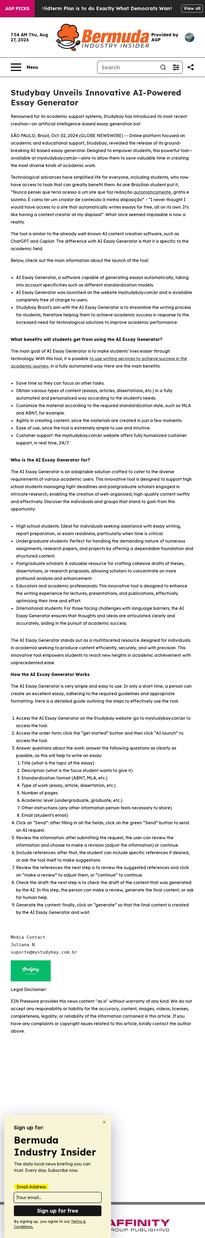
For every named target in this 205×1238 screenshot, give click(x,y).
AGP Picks (17, 8)
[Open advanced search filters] (175, 67)
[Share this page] (190, 67)
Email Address (31, 1186)
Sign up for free (57, 1210)
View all (192, 8)
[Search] (163, 67)
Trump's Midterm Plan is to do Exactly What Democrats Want (96, 8)
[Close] (104, 1122)
